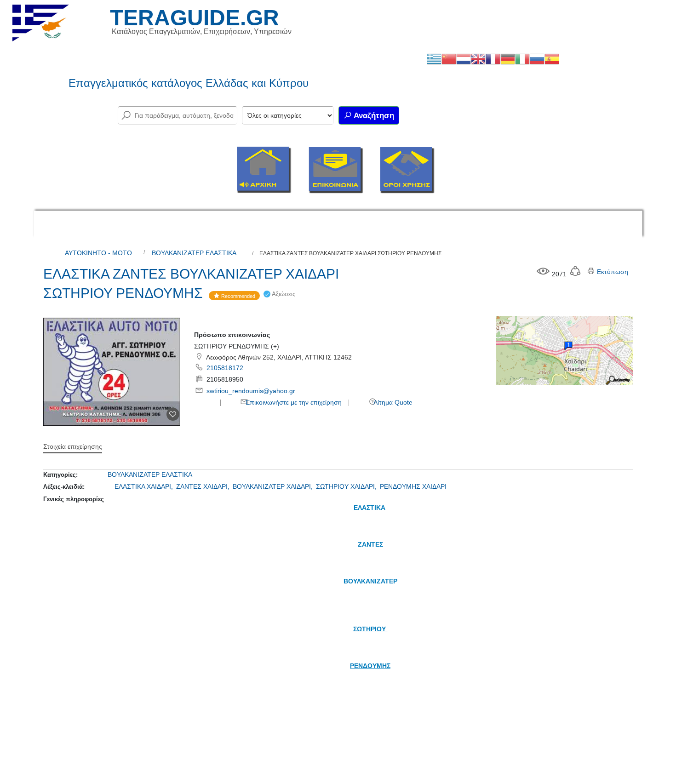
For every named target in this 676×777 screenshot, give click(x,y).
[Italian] (522, 58)
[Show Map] (564, 350)
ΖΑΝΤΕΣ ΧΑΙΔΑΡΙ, (203, 486)
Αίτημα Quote (392, 402)
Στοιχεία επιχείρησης (72, 446)
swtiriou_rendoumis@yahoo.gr (250, 390)
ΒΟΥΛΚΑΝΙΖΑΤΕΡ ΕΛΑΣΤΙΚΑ (194, 253)
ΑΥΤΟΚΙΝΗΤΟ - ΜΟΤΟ (98, 253)
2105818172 (224, 367)
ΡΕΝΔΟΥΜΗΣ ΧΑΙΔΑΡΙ (413, 486)
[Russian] (537, 58)
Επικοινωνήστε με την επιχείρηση (293, 402)
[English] (478, 58)
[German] (507, 58)
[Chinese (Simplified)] (448, 58)
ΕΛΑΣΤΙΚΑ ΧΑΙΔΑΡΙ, (145, 486)
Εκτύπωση (611, 271)
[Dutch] (463, 58)
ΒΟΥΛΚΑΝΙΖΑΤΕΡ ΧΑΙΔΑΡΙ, (274, 486)
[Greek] (434, 58)
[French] (493, 58)
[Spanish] (551, 58)
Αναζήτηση (373, 115)
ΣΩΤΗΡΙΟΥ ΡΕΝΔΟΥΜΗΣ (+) (236, 346)
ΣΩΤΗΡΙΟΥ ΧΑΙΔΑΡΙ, (347, 486)
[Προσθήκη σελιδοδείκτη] (172, 414)
